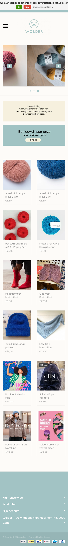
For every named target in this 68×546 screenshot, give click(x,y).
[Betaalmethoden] (23, 541)
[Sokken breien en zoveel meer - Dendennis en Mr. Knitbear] (51, 426)
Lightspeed (45, 537)
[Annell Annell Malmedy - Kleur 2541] (51, 175)
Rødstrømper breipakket (13, 295)
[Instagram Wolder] (37, 482)
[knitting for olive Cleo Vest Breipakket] (51, 275)
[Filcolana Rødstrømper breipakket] (17, 275)
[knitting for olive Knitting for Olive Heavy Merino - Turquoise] (51, 225)
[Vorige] (9, 66)
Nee (27, 7)
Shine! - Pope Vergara (46, 396)
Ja (19, 7)
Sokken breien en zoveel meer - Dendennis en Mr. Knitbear (49, 446)
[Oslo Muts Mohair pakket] (17, 325)
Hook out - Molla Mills (15, 396)
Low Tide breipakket (45, 345)
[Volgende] (58, 66)
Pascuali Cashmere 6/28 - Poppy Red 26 (16, 245)
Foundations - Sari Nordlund (16, 446)
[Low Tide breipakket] (51, 325)
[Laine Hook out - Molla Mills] (17, 375)
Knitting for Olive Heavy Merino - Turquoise (49, 245)
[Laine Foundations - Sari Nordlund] (17, 426)
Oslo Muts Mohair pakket (15, 345)
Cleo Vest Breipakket (45, 295)
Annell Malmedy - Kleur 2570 (15, 195)
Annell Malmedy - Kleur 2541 (49, 195)
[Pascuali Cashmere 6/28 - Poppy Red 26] (17, 225)
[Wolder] (39, 25)
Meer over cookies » (43, 7)
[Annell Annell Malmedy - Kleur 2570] (17, 175)
